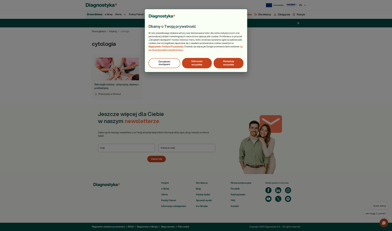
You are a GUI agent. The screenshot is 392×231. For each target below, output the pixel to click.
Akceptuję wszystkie (228, 63)
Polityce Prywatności (172, 47)
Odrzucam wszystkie (196, 63)
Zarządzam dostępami (164, 63)
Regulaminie (155, 47)
